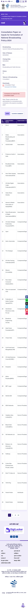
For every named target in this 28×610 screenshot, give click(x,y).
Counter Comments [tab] (17, 113)
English (11, 1)
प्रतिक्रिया (16, 553)
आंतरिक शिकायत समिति (5, 563)
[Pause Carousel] (14, 537)
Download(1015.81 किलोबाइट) (10, 87)
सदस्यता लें (3, 558)
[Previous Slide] (11, 537)
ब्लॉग (2, 551)
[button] (2, 1)
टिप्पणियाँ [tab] (7, 113)
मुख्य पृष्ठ (2, 14)
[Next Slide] (17, 537)
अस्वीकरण (3, 553)
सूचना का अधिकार (17, 555)
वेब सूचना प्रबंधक (4, 560)
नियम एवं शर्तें (16, 558)
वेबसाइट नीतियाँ (17, 560)
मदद (2, 555)
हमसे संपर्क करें (17, 551)
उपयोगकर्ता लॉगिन (23, 1)
